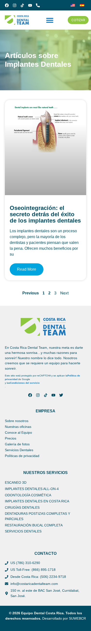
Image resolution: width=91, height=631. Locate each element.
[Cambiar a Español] (82, 5)
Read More (26, 269)
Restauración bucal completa (34, 525)
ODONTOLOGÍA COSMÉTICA (28, 495)
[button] (50, 20)
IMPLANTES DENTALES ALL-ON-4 (32, 489)
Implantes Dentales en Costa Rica (37, 501)
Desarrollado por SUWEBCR (64, 618)
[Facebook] (7, 5)
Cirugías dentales (22, 507)
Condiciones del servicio (25, 383)
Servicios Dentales (19, 450)
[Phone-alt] (38, 5)
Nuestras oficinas (18, 427)
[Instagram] (15, 5)
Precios (10, 438)
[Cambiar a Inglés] (72, 5)
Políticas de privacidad (22, 456)
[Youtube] (30, 5)
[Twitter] (61, 395)
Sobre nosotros (16, 421)
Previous (30, 293)
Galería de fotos (17, 444)
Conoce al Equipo (18, 432)
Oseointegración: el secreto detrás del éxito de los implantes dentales (45, 214)
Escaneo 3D (15, 482)
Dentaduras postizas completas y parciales (37, 516)
